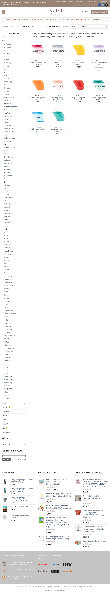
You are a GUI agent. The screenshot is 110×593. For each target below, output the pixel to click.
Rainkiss (7, 298)
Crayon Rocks (8, 94)
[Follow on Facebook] (99, 5)
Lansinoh (7, 207)
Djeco (6, 100)
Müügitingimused (100, 1)
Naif (5, 263)
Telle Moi (7, 345)
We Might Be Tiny (10, 379)
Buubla (6, 85)
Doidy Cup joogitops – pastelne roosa (58, 99)
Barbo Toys (8, 63)
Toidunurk (34, 19)
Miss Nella (7, 245)
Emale (4, 403)
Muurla (6, 260)
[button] (84, 12)
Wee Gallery (8, 383)
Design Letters (9, 97)
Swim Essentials (9, 336)
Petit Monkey (8, 282)
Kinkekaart (98, 19)
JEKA (5, 182)
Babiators (7, 53)
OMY (5, 273)
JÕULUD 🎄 (6, 407)
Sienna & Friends (10, 314)
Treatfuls (7, 361)
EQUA (6, 122)
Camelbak (7, 88)
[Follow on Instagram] (103, 5)
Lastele (4, 420)
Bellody (6, 66)
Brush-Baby (8, 82)
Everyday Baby (9, 132)
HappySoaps (8, 176)
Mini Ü (6, 238)
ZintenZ (6, 398)
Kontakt (71, 1)
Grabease (7, 160)
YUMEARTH (8, 389)
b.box (6, 50)
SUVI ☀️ (5, 428)
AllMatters (7, 44)
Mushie (6, 257)
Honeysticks (8, 179)
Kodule (43, 19)
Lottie (6, 220)
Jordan (6, 191)
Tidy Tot (6, 354)
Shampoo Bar (8, 311)
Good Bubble (8, 157)
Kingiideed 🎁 (76, 19)
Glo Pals (6, 154)
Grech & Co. (8, 163)
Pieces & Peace (9, 285)
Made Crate (8, 223)
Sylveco (6, 339)
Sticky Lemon (8, 326)
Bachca (6, 60)
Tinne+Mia (7, 358)
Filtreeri (6, 459)
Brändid (53, 19)
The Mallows (8, 351)
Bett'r (6, 69)
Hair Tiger (7, 169)
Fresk (5, 144)
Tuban (6, 367)
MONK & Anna (9, 248)
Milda (6, 235)
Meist (58, 1)
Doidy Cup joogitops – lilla (99, 63)
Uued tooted (63, 19)
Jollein (6, 188)
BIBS (5, 75)
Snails (6, 320)
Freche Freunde (9, 141)
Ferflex (6, 135)
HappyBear (8, 173)
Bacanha (7, 56)
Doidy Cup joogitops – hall (58, 63)
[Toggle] (24, 40)
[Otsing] (3, 12)
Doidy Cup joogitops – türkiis (58, 130)
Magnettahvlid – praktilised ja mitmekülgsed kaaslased (20, 563)
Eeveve (6, 119)
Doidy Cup (7, 104)
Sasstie (6, 304)
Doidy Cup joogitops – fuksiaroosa (38, 63)
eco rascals (8, 116)
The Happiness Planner (12, 348)
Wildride (7, 386)
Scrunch (7, 307)
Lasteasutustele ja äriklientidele (85, 5)
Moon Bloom (8, 251)
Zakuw (6, 392)
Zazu (5, 395)
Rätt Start (7, 301)
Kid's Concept (8, 198)
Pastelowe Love (9, 276)
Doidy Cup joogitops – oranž (38, 99)
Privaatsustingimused (84, 1)
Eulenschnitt (8, 125)
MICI (5, 232)
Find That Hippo (9, 138)
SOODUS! (88, 19)
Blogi (64, 1)
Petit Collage (8, 279)
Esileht (5, 26)
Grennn (6, 166)
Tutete (6, 373)
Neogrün (7, 267)
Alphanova (7, 47)
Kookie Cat (7, 204)
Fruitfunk (7, 151)
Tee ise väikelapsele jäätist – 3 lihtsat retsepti (20, 578)
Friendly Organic (10, 147)
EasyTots (7, 113)
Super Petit (8, 332)
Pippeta (6, 289)
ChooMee (7, 91)
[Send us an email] (106, 5)
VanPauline (8, 376)
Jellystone (7, 185)
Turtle (6, 370)
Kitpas (6, 201)
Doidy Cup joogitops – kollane (79, 64)
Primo (6, 292)
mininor (6, 242)
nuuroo (6, 270)
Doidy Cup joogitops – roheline (99, 99)
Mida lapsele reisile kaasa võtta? (21, 569)
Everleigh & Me (9, 129)
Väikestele (11, 19)
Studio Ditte (8, 329)
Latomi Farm (8, 213)
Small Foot (7, 317)
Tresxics (6, 364)
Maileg (6, 229)
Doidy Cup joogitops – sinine (38, 130)
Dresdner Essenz (10, 110)
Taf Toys (7, 342)
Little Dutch (8, 216)
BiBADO (6, 72)
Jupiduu (6, 194)
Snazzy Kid (7, 323)
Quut (5, 295)
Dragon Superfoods (11, 107)
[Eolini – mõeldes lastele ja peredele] (55, 12)
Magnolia (7, 226)
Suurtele (23, 19)
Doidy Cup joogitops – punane (79, 99)
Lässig (6, 210)
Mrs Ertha (7, 254)
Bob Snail (7, 79)
